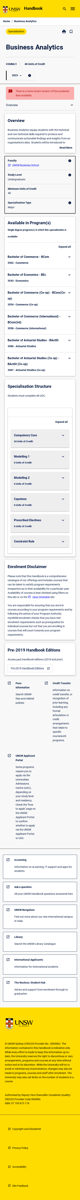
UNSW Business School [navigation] (25, 165)
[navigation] (30, 668)
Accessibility (19, 1166)
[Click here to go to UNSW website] (11, 10)
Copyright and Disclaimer (26, 1128)
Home (6, 21)
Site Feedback (20, 1185)
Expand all (65, 246)
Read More (66, 148)
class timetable (41, 597)
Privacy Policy (20, 1147)
